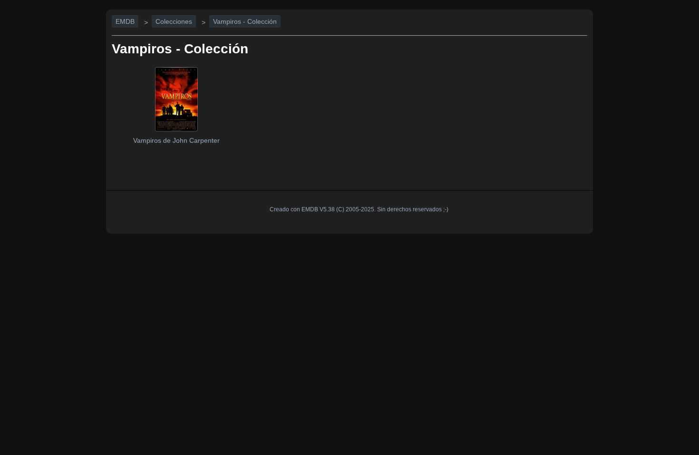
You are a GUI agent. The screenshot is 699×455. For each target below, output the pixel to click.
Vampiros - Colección (245, 21)
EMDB (125, 21)
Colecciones (173, 21)
